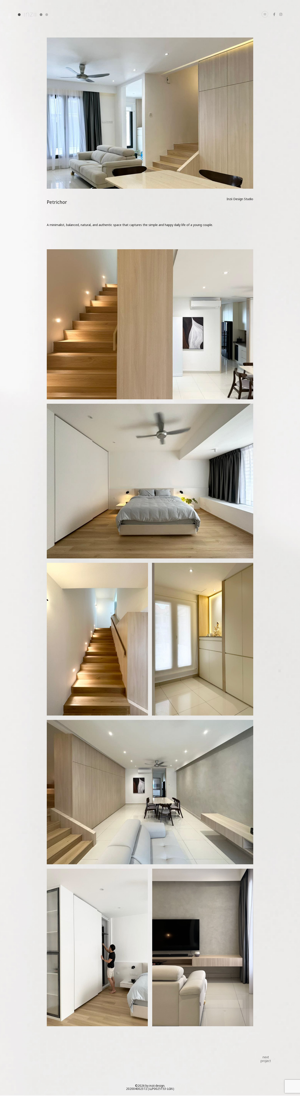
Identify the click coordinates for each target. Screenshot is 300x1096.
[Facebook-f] (274, 14)
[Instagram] (280, 14)
